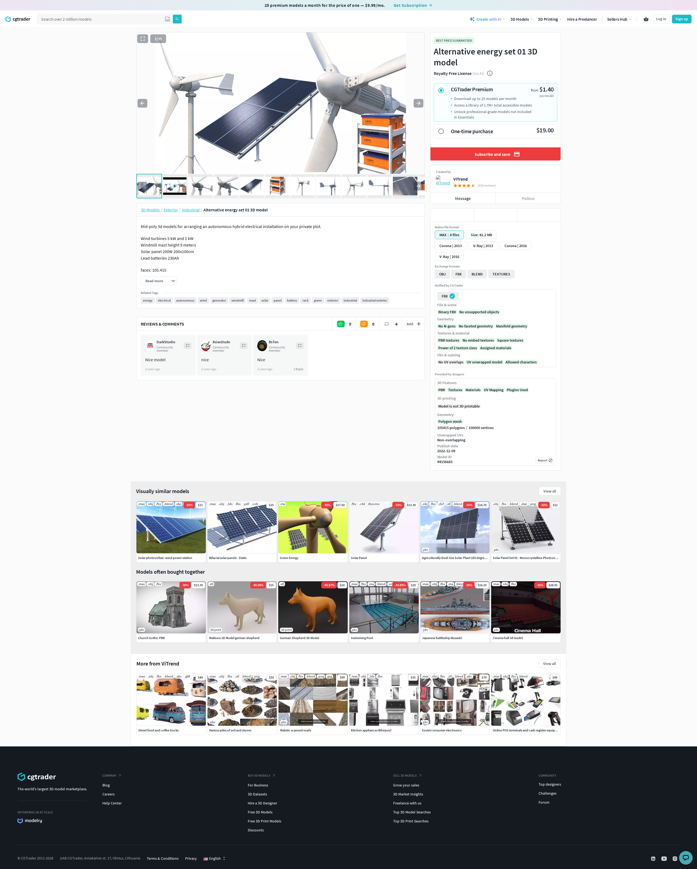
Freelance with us (407, 803)
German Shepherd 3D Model (299, 638)
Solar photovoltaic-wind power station (165, 558)
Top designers (550, 784)
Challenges (548, 793)
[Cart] (646, 19)
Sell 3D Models (405, 775)
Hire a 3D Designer (262, 803)
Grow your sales (406, 785)
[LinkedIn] (654, 858)
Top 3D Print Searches (411, 821)
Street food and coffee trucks (158, 730)
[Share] (539, 214)
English (212, 858)
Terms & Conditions (163, 858)
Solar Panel (359, 558)
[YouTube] (665, 858)
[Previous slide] (142, 103)
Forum (544, 802)
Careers (108, 794)
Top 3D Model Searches (412, 812)
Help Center (112, 803)
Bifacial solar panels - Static (228, 558)
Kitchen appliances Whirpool (371, 730)
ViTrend (460, 179)
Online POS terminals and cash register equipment (527, 730)
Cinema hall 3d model (508, 638)
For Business (258, 785)
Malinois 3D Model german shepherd (234, 638)
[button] (167, 19)
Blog (106, 785)
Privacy (191, 858)
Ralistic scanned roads (295, 730)
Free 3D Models (260, 812)
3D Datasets (257, 794)
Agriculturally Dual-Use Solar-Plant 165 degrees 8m (457, 558)
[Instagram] (675, 859)
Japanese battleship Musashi (442, 638)
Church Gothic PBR (151, 638)
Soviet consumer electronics (441, 730)
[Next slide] (418, 103)
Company (109, 775)
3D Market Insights (408, 794)
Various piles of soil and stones (230, 730)
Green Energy (289, 558)
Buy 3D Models (259, 775)
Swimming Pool (362, 638)
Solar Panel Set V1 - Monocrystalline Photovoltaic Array (531, 558)
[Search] (177, 19)
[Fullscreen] (142, 38)
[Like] (452, 214)
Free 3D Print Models (264, 821)
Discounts (256, 830)
